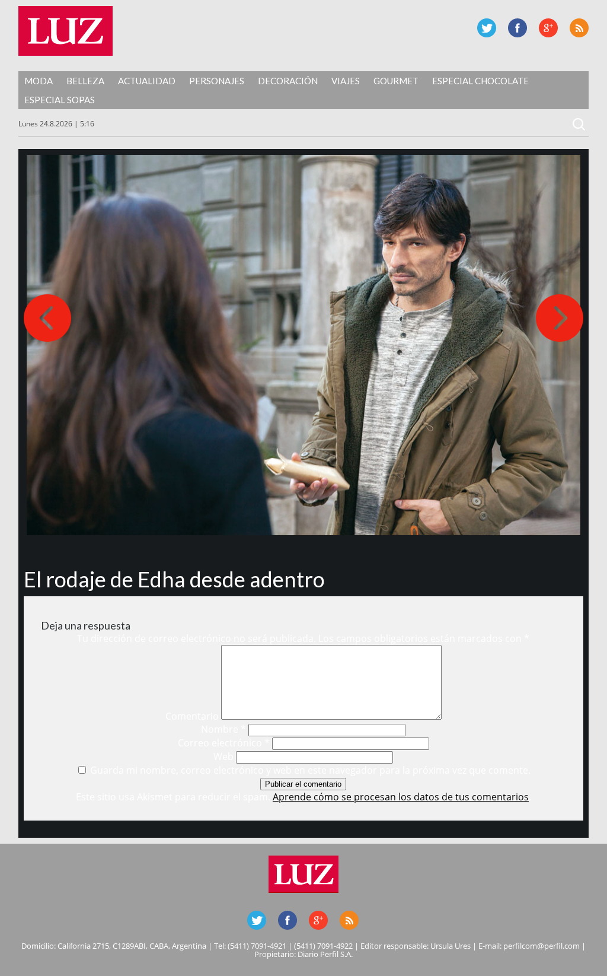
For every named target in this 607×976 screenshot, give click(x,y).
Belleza (85, 80)
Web (223, 756)
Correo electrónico (224, 742)
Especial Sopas (59, 99)
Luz (65, 31)
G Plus (548, 27)
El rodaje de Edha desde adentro (174, 579)
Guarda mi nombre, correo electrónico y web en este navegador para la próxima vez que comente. (310, 770)
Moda (38, 80)
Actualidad (146, 80)
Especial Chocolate (480, 80)
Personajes (216, 80)
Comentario (192, 716)
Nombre (223, 729)
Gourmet (395, 80)
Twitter (486, 27)
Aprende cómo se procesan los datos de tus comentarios (401, 796)
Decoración (288, 80)
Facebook (517, 27)
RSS (579, 27)
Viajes (345, 80)
